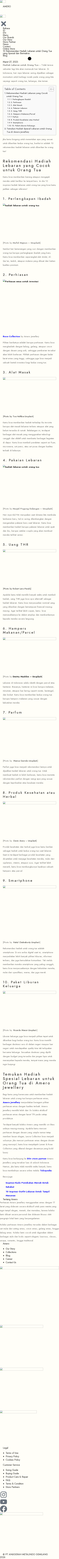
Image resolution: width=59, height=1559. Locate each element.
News (6, 44)
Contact (6, 46)
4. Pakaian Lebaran (19, 108)
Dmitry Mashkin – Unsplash (27, 676)
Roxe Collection (11, 336)
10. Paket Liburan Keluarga (23, 125)
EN (4, 33)
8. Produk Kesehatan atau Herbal (25, 119)
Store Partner (9, 42)
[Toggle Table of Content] (50, 89)
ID (4, 30)
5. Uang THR (16, 111)
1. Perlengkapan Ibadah (21, 99)
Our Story (7, 39)
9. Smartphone (17, 122)
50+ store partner (36, 1158)
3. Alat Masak (16, 105)
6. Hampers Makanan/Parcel (23, 114)
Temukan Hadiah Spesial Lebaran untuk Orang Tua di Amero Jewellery (29, 130)
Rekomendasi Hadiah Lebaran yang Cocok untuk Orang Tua (27, 95)
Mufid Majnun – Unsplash (26, 242)
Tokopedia (46, 1170)
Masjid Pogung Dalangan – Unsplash (32, 508)
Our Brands (8, 37)
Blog (5, 55)
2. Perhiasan (16, 102)
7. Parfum (14, 116)
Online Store (9, 48)
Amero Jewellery (11, 1102)
